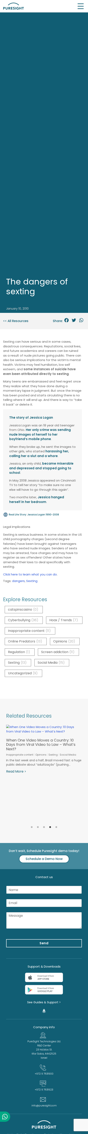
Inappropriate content (29, 630)
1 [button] (32, 827)
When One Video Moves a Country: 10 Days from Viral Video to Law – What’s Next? (41, 745)
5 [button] (56, 827)
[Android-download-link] (44, 989)
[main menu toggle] (81, 6)
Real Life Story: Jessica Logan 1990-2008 (34, 514)
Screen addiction (57, 652)
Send (44, 943)
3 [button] (44, 827)
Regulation (19, 652)
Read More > (16, 771)
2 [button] (38, 827)
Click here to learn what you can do (30, 574)
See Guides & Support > (44, 1002)
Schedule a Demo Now (44, 858)
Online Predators (25, 641)
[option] (44, 749)
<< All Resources (15, 321)
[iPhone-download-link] (44, 977)
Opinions (64, 641)
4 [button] (50, 827)
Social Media (51, 662)
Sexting (31, 581)
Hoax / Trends (63, 620)
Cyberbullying (23, 620)
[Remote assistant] (44, 1011)
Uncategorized (23, 673)
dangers (18, 581)
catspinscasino (23, 609)
